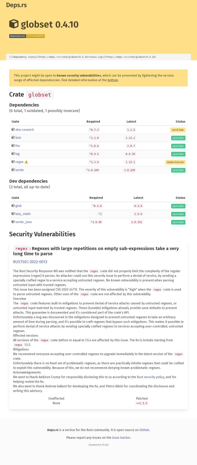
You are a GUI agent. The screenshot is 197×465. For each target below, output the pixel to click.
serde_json (23, 222)
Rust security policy (150, 377)
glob (18, 206)
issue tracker (121, 437)
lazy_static (23, 214)
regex (19, 162)
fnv (17, 146)
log (17, 154)
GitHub (144, 430)
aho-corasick (24, 129)
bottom (113, 80)
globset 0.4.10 (48, 24)
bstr (18, 138)
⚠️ (26, 162)
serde (19, 170)
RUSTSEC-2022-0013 (30, 261)
